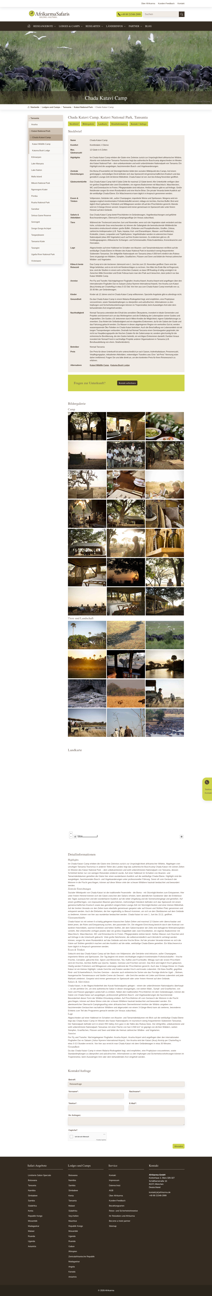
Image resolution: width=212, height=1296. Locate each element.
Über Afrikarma (116, 1195)
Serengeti (35, 222)
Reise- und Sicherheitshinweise (123, 1211)
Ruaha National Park (40, 202)
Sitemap (112, 1226)
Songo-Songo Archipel (41, 228)
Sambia (31, 1200)
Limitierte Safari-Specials (39, 1175)
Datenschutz (114, 1185)
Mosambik (32, 1221)
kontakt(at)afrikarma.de (159, 1192)
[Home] (30, 26)
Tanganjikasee (37, 235)
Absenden (178, 1146)
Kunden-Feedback (117, 1200)
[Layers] (181, 836)
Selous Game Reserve (41, 215)
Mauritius (72, 1221)
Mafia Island (36, 177)
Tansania (35, 118)
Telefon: (72, 1103)
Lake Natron (36, 170)
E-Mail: (133, 1103)
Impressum (114, 1180)
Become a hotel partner (119, 1221)
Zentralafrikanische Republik (81, 1256)
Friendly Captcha (101, 1140)
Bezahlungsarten (116, 1206)
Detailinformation (119, 123)
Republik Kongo (35, 1216)
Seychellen (73, 1216)
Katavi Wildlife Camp (99, 365)
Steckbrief (74, 123)
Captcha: (73, 1130)
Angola (71, 1267)
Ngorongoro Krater (39, 190)
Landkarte (102, 123)
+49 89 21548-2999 (130, 14)
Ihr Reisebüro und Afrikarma (122, 1216)
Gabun (71, 1246)
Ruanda (31, 1236)
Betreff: (72, 1079)
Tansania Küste (38, 241)
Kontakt (112, 1175)
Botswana (32, 1180)
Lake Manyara (37, 164)
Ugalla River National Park (43, 254)
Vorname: (73, 1091)
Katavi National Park (40, 131)
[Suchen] (182, 14)
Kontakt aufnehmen (127, 383)
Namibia (31, 1190)
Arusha (34, 124)
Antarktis (32, 1246)
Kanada (71, 1272)
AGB (111, 1190)
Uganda (31, 1241)
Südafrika (32, 1206)
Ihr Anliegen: (74, 1115)
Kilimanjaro (36, 157)
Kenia (30, 1211)
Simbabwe (32, 1195)
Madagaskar (33, 1226)
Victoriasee (36, 261)
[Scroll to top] (206, 1290)
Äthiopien (72, 1251)
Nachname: (135, 1091)
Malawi (31, 1231)
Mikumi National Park (40, 183)
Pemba (34, 196)
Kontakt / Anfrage (138, 123)
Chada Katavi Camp (41, 137)
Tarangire (35, 248)
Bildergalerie (88, 123)
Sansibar (35, 209)
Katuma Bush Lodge (120, 365)
